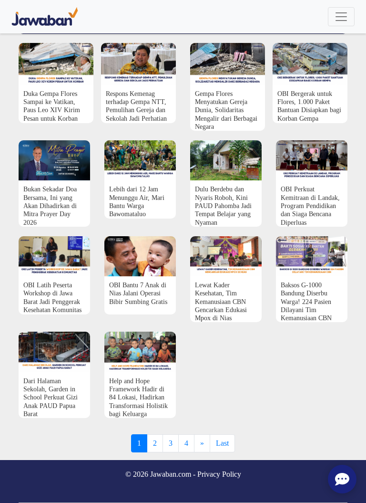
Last (222, 443)
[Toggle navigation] (341, 16)
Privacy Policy (219, 474)
